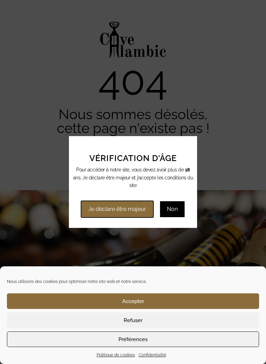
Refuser (133, 320)
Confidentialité (152, 355)
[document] (133, 182)
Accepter (133, 301)
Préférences (133, 339)
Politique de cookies (116, 355)
